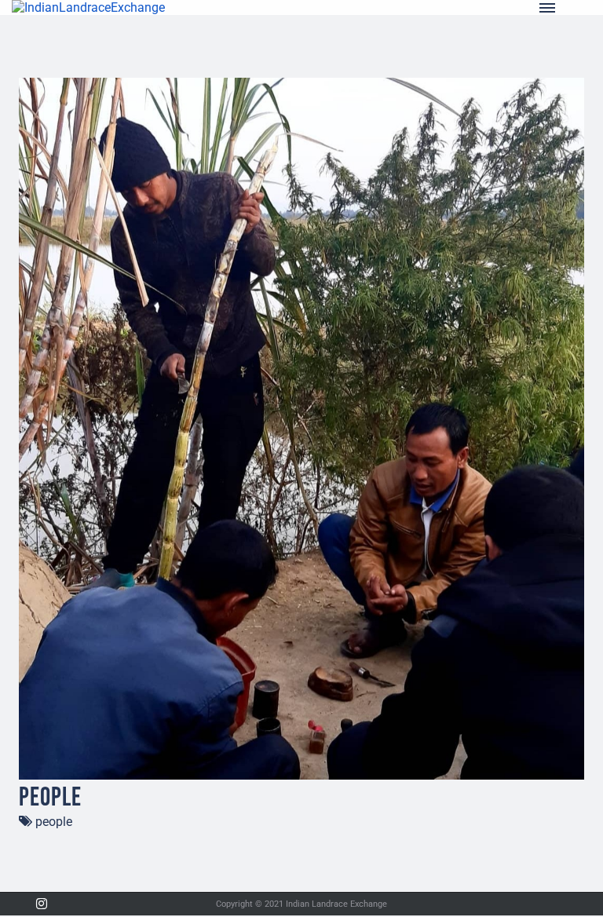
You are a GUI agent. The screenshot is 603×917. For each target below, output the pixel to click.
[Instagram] (41, 903)
